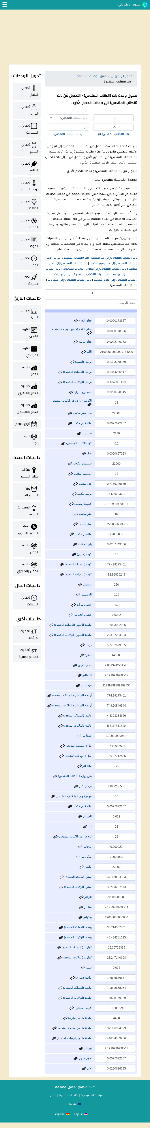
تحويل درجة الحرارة (30, 185)
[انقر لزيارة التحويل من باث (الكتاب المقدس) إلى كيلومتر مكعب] (71, 503)
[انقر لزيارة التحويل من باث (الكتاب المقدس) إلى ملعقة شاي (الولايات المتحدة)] (54, 1038)
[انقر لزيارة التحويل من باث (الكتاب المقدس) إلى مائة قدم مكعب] (70, 423)
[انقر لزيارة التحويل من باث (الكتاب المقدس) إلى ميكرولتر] (78, 856)
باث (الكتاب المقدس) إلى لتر (71, 257)
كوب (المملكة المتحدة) (78, 564)
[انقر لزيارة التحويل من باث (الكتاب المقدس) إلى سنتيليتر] (79, 433)
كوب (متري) (84, 554)
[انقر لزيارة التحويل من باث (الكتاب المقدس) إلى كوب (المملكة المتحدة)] (61, 564)
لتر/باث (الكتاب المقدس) (68, 134)
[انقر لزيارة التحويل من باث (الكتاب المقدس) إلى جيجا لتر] (79, 735)
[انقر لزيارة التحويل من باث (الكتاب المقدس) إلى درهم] (82, 644)
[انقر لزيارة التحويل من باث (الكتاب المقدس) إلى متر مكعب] (76, 513)
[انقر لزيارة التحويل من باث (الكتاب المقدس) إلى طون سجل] (75, 1058)
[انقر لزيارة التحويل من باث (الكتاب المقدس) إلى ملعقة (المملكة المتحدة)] (60, 987)
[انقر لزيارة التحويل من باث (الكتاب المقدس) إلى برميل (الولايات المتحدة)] (60, 381)
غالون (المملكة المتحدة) (77, 715)
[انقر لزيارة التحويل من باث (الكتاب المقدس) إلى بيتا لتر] (81, 907)
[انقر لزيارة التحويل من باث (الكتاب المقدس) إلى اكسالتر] (79, 675)
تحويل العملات (30, 601)
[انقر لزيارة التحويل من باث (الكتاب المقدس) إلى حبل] (84, 453)
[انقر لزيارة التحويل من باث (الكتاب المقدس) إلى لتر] (85, 826)
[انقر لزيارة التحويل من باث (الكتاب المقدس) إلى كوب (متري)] (74, 554)
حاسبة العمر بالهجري (28, 389)
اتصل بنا (52, 1095)
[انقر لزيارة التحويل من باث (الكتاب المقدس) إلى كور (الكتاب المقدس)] (63, 443)
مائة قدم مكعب (82, 423)
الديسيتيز (86, 594)
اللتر (89, 351)
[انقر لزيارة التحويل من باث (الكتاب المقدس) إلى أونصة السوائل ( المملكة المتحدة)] (49, 695)
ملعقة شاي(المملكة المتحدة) (74, 1028)
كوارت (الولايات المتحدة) (77, 957)
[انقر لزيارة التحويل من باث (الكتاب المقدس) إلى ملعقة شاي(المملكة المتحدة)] (54, 1028)
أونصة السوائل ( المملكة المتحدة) (72, 695)
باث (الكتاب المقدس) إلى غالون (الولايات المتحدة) (94, 268)
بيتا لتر (87, 907)
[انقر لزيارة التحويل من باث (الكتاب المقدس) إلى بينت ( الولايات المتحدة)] (61, 937)
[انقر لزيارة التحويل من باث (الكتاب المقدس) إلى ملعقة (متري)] (72, 977)
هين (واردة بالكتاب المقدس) (74, 776)
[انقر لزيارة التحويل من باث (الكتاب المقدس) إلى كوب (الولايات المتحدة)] (61, 574)
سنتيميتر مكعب (82, 413)
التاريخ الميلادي (30, 351)
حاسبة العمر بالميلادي (27, 408)
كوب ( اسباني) (83, 1007)
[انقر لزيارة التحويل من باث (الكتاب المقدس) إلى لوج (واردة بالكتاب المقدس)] (55, 836)
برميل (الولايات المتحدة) (77, 381)
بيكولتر (87, 917)
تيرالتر (87, 1048)
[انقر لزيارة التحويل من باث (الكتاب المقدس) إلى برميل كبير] (76, 786)
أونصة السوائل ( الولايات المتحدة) (72, 705)
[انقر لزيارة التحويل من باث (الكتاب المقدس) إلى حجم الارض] (75, 665)
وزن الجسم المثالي (28, 492)
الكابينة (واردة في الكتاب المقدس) (71, 400)
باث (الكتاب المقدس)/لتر (113, 134)
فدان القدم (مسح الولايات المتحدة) (71, 329)
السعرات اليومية (28, 510)
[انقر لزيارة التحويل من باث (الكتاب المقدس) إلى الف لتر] (80, 816)
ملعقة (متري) (83, 977)
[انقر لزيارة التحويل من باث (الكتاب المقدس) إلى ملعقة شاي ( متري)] (65, 1017)
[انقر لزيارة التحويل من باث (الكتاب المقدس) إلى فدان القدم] (76, 320)
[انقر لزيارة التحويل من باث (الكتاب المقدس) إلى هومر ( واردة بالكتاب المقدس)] (52, 796)
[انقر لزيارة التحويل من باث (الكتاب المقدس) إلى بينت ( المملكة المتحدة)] (61, 927)
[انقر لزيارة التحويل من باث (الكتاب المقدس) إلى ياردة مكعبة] (75, 544)
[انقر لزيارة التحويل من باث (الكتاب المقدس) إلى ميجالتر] (80, 846)
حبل (89, 453)
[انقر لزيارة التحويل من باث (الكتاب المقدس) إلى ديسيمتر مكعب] (70, 473)
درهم (88, 644)
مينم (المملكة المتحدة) (78, 876)
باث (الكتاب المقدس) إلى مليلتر (80, 274)
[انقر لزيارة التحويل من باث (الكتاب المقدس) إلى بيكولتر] (80, 917)
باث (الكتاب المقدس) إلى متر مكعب (114, 257)
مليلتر (88, 866)
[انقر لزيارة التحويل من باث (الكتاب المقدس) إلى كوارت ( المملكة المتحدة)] (59, 947)
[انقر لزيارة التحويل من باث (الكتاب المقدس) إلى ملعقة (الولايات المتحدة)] (60, 997)
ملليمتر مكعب (83, 534)
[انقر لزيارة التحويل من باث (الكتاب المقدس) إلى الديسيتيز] (78, 594)
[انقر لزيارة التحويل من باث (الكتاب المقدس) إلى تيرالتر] (81, 1048)
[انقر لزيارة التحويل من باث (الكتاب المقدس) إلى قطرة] (82, 655)
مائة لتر (87, 765)
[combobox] (69, 117)
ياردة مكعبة (84, 544)
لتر (89, 826)
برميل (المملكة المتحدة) (77, 371)
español (60, 1114)
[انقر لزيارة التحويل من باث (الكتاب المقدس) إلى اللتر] (83, 351)
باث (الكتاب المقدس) (123, 285)
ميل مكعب (85, 524)
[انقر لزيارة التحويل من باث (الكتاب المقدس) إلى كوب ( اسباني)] (72, 1007)
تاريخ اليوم (22, 423)
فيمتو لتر (86, 685)
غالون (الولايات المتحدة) (77, 725)
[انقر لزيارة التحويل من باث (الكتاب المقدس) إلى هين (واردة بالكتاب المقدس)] (55, 776)
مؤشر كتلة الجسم (30, 473)
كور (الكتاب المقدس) (78, 443)
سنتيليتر (86, 433)
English (79, 1114)
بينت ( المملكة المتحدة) (77, 927)
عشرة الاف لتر (82, 614)
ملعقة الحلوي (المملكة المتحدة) (72, 624)
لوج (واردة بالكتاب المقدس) (75, 836)
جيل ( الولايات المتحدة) (78, 755)
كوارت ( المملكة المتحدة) (76, 947)
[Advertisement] (75, 37)
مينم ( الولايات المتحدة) (77, 886)
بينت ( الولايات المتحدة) (77, 937)
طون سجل (85, 1058)
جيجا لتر (86, 735)
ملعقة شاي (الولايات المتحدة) (74, 1038)
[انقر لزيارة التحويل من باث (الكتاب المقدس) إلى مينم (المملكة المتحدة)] (62, 876)
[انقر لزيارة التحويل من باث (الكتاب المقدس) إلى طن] (84, 1068)
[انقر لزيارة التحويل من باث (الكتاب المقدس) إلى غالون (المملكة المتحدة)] (60, 715)
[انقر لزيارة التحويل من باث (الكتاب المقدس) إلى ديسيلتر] (80, 584)
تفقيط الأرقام (29, 634)
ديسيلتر (87, 584)
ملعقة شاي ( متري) (80, 1017)
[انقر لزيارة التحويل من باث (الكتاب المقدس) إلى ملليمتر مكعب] (72, 534)
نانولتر (88, 897)
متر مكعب (85, 513)
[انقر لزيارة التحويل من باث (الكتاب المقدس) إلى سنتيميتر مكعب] (70, 413)
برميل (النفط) (83, 361)
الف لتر (87, 816)
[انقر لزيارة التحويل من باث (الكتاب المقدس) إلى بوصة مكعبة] (74, 493)
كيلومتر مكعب (83, 503)
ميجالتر (87, 846)
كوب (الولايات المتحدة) (78, 574)
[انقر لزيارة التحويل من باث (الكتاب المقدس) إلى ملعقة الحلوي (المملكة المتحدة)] (51, 624)
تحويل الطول (30, 91)
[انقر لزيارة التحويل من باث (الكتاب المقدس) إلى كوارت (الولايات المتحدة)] (59, 957)
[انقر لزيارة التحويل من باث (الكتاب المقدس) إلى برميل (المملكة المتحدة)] (60, 371)
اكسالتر (87, 675)
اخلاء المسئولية (68, 1095)
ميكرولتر (86, 856)
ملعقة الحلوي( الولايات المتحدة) (72, 634)
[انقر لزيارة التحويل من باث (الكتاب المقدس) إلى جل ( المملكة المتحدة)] (62, 745)
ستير (88, 967)
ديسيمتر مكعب (82, 473)
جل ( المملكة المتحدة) (78, 745)
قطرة (88, 655)
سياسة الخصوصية (92, 1095)
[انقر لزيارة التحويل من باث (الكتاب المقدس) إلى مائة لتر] (79, 765)
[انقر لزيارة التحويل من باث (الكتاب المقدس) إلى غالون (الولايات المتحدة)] (60, 725)
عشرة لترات (84, 604)
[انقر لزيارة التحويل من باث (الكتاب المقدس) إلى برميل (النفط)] (72, 361)
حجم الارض (84, 665)
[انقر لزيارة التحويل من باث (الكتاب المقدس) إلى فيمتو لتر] (78, 685)
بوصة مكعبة (84, 493)
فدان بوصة (85, 341)
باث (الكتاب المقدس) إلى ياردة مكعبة (95, 276)
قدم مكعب (85, 483)
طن (89, 1068)
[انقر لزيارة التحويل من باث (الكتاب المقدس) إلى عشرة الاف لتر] (71, 614)
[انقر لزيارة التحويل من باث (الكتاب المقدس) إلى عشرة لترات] (73, 604)
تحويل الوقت (30, 261)
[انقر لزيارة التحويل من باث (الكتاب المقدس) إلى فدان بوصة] (76, 341)
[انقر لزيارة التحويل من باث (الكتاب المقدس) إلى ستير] (83, 967)
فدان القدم (85, 320)
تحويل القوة (30, 242)
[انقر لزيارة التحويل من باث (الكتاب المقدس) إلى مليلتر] (82, 866)
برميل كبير (85, 786)
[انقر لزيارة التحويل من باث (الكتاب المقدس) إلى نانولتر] (81, 897)
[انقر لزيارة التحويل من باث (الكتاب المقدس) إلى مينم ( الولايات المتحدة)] (61, 886)
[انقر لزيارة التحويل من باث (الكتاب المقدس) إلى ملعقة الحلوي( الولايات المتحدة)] (51, 634)
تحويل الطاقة (30, 167)
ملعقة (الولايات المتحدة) (77, 997)
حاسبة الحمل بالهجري (28, 567)
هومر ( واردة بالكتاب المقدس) (73, 796)
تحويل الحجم (30, 148)
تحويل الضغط (30, 204)
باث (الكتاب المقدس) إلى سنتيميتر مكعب (92, 260)
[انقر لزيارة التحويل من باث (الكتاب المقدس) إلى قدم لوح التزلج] (71, 392)
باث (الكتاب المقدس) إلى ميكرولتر (69, 279)
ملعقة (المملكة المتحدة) (77, 987)
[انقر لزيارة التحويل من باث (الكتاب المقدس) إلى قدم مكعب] (75, 483)
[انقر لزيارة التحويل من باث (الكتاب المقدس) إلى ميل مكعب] (75, 524)
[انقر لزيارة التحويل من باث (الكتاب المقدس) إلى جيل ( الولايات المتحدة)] (61, 755)
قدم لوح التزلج (83, 392)
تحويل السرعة (30, 280)
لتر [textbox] (85, 127)
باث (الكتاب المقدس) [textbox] (73, 118)
